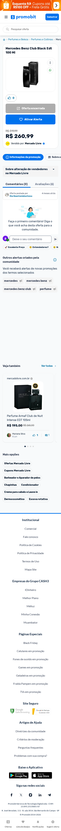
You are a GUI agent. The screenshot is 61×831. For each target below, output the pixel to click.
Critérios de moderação (30, 739)
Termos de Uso (30, 561)
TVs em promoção (30, 691)
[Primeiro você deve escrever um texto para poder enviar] (55, 239)
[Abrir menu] (6, 17)
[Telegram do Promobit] (49, 795)
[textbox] (30, 239)
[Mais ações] (50, 63)
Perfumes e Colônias (42, 39)
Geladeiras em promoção (30, 675)
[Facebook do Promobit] (11, 795)
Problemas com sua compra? (30, 755)
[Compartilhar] (50, 70)
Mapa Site (30, 569)
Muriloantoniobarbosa (21, 196)
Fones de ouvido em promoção (30, 659)
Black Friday (30, 642)
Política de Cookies (30, 545)
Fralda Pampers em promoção (30, 683)
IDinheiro (30, 589)
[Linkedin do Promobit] (40, 795)
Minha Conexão (30, 614)
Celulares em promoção (30, 651)
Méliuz (31, 606)
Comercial (30, 528)
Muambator (31, 622)
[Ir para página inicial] (5, 39)
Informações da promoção (25, 157)
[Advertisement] (30, 327)
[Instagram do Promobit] (30, 795)
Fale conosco (30, 536)
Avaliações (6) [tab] (44, 184)
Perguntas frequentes (30, 747)
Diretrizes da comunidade (30, 731)
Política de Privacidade (30, 553)
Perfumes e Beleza (18, 39)
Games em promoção (30, 667)
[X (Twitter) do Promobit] (21, 795)
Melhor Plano (30, 598)
